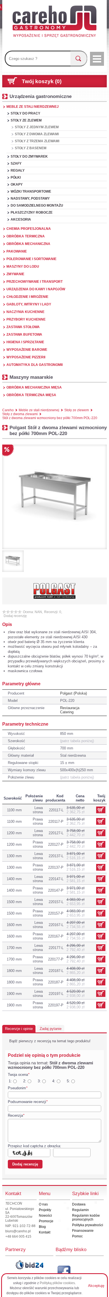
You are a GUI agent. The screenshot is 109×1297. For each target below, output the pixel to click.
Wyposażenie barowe (26, 350)
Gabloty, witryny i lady (28, 304)
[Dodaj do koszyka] (100, 821)
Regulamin (80, 1210)
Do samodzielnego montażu (37, 205)
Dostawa (79, 1204)
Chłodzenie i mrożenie (27, 297)
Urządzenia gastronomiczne (41, 96)
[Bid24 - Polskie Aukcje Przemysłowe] (29, 1264)
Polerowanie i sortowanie (31, 259)
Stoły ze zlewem (26, 120)
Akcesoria (21, 219)
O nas (43, 1204)
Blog (42, 1227)
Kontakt (44, 1232)
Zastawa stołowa (23, 327)
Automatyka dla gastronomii (34, 365)
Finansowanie (83, 1231)
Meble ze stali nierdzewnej (32, 107)
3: (39, 1081)
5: (68, 1081)
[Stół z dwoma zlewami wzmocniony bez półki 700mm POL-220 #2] (13, 561)
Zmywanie (15, 274)
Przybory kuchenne (26, 319)
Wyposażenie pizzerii (25, 357)
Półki (16, 177)
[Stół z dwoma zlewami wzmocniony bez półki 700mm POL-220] (54, 497)
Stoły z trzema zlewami (37, 141)
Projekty (45, 1210)
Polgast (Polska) (73, 693)
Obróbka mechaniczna (28, 244)
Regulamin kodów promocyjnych (86, 1217)
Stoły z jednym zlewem (37, 127)
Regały (18, 170)
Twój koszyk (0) (41, 81)
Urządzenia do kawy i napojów (35, 289)
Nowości (45, 1215)
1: (10, 1081)
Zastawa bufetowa (24, 334)
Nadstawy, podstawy (30, 198)
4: (53, 1081)
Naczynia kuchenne (25, 312)
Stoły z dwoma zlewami (37, 134)
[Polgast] (54, 591)
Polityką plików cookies (57, 1283)
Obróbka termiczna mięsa (31, 395)
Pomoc (77, 1236)
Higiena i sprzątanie (25, 342)
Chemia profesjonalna (28, 229)
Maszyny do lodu (22, 266)
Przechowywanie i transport (34, 282)
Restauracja (69, 708)
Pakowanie (16, 251)
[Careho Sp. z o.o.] (54, 22)
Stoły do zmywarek (29, 156)
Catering (67, 712)
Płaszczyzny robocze (32, 212)
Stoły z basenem (30, 148)
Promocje (46, 1221)
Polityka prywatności (87, 1225)
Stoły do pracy (25, 113)
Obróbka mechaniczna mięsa (34, 387)
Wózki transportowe (31, 191)
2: (24, 1081)
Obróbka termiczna (25, 236)
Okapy (17, 184)
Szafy (16, 163)
